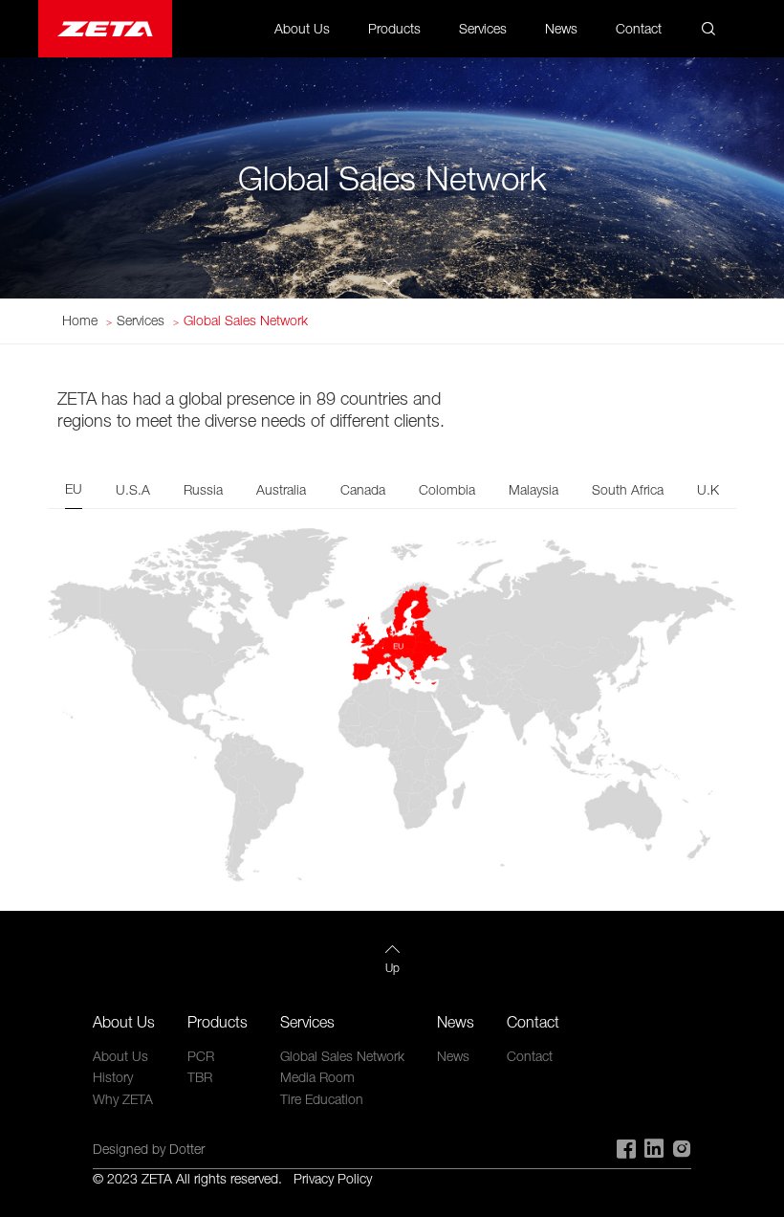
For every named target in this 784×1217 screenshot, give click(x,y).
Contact (639, 28)
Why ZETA (123, 1099)
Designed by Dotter (149, 1148)
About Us (120, 1056)
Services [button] (483, 28)
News (561, 28)
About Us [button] (302, 28)
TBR (199, 1077)
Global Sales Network (246, 320)
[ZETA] (105, 28)
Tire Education (321, 1099)
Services (140, 320)
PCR (200, 1056)
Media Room (317, 1077)
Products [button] (394, 28)
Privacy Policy (333, 1178)
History (113, 1077)
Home (80, 320)
